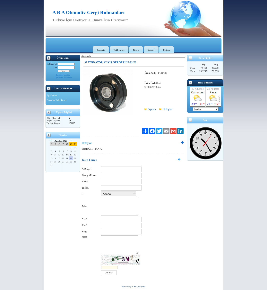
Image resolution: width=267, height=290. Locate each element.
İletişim (166, 50)
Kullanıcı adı (52, 64)
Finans (136, 50)
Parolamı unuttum (63, 75)
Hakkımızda (119, 50)
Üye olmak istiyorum (63, 77)
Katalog (151, 50)
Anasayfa (101, 50)
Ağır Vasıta (52, 95)
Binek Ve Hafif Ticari (56, 100)
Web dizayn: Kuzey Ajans (134, 286)
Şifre (55, 67)
